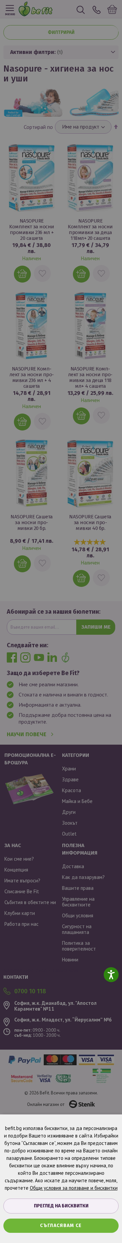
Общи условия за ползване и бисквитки (74, 1188)
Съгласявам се (61, 1225)
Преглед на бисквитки (61, 1206)
